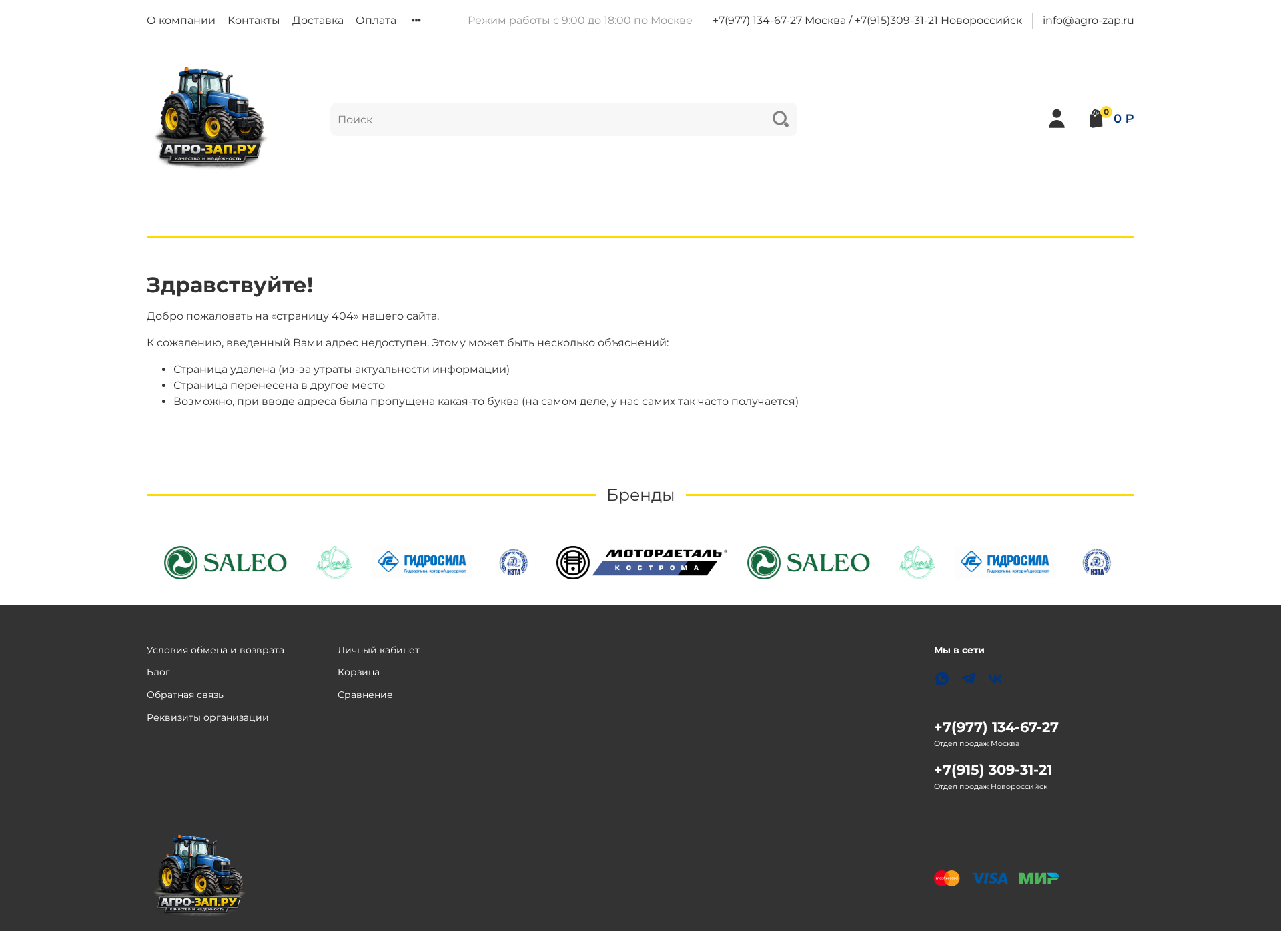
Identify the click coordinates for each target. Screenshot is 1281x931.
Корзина (359, 672)
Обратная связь (185, 695)
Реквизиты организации (208, 717)
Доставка (318, 20)
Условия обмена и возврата (215, 650)
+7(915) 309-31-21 (993, 769)
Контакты (254, 20)
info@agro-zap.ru (1088, 20)
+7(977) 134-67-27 (996, 727)
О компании (181, 20)
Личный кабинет (379, 650)
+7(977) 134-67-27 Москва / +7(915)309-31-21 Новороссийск (867, 20)
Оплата (376, 20)
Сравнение (365, 695)
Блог (158, 672)
